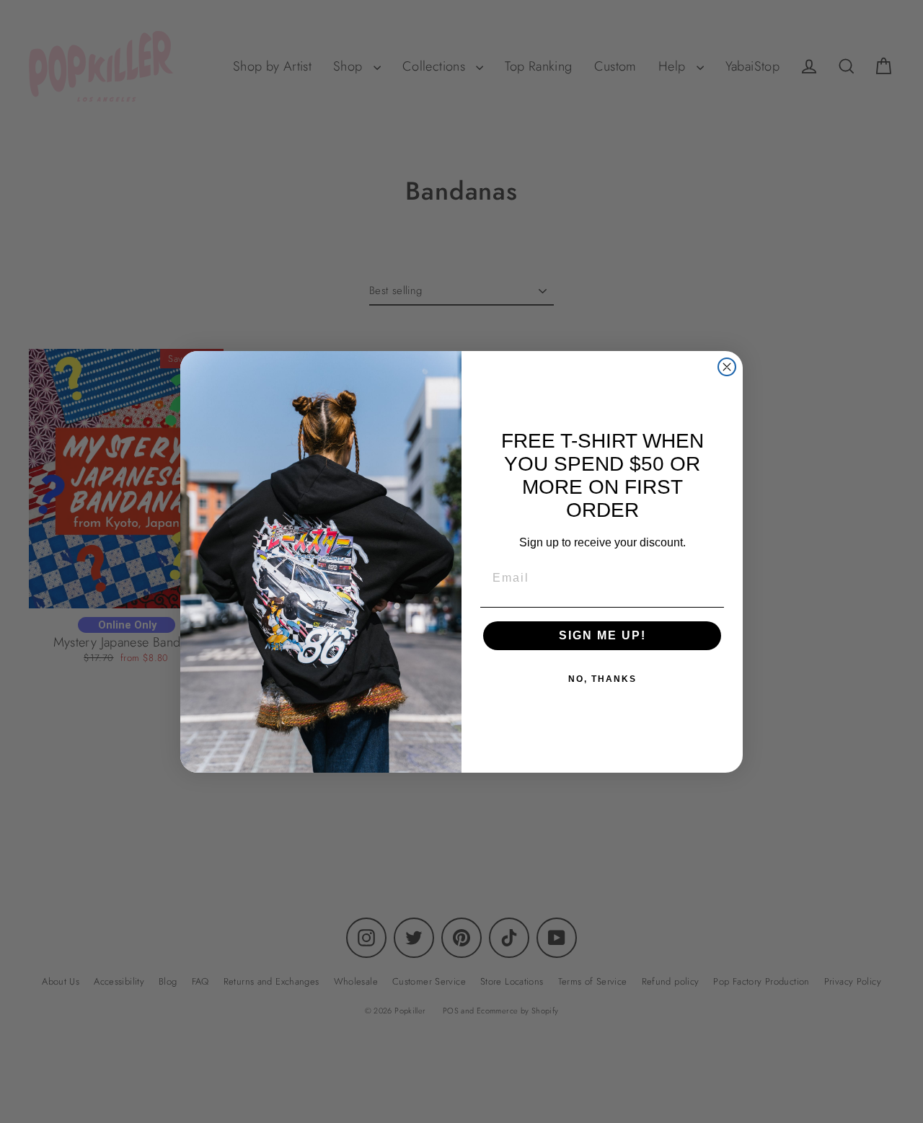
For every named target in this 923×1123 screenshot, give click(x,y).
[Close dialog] (727, 367)
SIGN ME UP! (602, 635)
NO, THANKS (602, 679)
